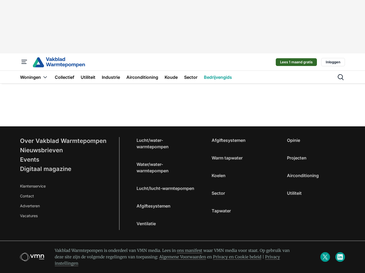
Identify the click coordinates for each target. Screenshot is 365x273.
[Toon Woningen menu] (45, 77)
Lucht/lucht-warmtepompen (165, 188)
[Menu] (24, 62)
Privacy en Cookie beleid (237, 256)
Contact (27, 196)
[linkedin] (340, 257)
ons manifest (189, 250)
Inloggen (333, 62)
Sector (218, 193)
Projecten (296, 158)
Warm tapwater (227, 158)
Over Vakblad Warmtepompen (63, 140)
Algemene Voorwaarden (182, 256)
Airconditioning (303, 175)
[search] (340, 77)
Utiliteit (294, 193)
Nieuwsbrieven (41, 150)
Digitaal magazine (45, 168)
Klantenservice (33, 186)
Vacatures (29, 215)
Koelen (219, 175)
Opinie (293, 140)
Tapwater (221, 210)
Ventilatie (146, 223)
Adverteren (30, 206)
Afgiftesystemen (153, 206)
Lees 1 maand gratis (296, 62)
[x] (325, 257)
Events (29, 159)
